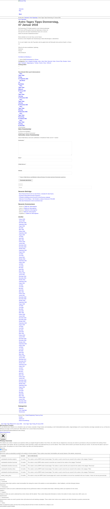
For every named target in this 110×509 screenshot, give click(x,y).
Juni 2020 (21, 307)
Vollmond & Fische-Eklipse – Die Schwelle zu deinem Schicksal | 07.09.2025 (37, 199)
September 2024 (23, 233)
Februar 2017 (22, 376)
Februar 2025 (22, 231)
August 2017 (22, 366)
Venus (44, 63)
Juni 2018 (21, 349)
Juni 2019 (21, 328)
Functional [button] (2, 479)
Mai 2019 (21, 330)
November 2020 (22, 298)
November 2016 (22, 381)
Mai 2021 (21, 288)
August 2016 (22, 387)
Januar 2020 (22, 316)
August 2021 (22, 283)
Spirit (19, 63)
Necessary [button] (2, 448)
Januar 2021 (22, 295)
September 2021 (23, 281)
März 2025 (21, 229)
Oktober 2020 (22, 300)
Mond (46, 61)
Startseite (26, 17)
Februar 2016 (22, 397)
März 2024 (21, 240)
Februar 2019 (22, 335)
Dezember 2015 (22, 401)
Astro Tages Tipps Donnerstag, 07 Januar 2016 (38, 23)
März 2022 (21, 271)
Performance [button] (3, 485)
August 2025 (22, 226)
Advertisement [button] (3, 495)
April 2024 (21, 238)
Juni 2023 (21, 255)
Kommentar (21, 140)
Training (36, 63)
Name (20, 157)
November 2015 (22, 402)
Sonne (69, 61)
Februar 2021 (22, 293)
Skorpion (65, 61)
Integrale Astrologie (32, 61)
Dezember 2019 (22, 317)
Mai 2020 (21, 309)
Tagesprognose (30, 63)
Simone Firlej (59, 61)
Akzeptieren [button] (10, 430)
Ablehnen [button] (15, 430)
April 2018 (21, 352)
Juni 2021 (21, 286)
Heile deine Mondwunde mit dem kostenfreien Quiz (31, 200)
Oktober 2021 (22, 279)
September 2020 (23, 302)
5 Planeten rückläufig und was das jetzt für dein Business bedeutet (34, 197)
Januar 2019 (22, 336)
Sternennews (22, 412)
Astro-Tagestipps (34, 17)
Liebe (42, 61)
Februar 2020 (22, 314)
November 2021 (22, 278)
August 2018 (22, 345)
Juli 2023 (21, 253)
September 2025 (23, 224)
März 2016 (21, 395)
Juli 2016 (21, 388)
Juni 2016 (21, 390)
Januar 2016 (22, 399)
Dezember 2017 (22, 359)
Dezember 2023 (22, 245)
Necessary (4, 449)
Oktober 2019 (22, 321)
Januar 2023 (22, 257)
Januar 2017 (22, 378)
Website (20, 170)
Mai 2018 (21, 350)
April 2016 (21, 394)
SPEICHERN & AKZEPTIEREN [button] (7, 506)
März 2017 (21, 375)
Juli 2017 (21, 368)
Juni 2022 (21, 266)
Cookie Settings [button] (21, 430)
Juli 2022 (21, 264)
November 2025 (22, 222)
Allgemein (21, 408)
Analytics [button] (2, 490)
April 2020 (21, 311)
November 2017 (22, 361)
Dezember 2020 (22, 297)
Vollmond (49, 63)
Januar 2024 (22, 243)
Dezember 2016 (22, 380)
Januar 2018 (22, 357)
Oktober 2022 (22, 259)
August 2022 (22, 262)
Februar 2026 (22, 219)
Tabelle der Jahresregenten (30, 206)
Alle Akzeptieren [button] (4, 430)
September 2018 (23, 343)
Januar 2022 (22, 274)
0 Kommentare (29, 59)
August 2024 (22, 234)
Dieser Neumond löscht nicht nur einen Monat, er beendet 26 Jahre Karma (36, 193)
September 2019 (23, 323)
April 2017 (21, 373)
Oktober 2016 (22, 383)
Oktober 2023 (22, 248)
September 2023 (23, 250)
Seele (54, 61)
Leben (39, 61)
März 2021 (21, 292)
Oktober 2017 (22, 362)
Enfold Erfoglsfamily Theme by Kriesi (34, 415)
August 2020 (22, 304)
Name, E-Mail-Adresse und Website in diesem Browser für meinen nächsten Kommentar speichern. (43, 177)
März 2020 (21, 312)
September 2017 (23, 364)
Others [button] (1, 501)
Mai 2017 (21, 371)
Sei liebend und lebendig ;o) (24, 57)
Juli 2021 (21, 285)
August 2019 (22, 324)
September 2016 (23, 385)
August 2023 (22, 252)
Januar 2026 (22, 221)
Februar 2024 (22, 241)
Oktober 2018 (22, 342)
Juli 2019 (21, 326)
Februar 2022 (22, 272)
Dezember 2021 (22, 276)
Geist (26, 61)
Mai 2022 (21, 267)
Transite (41, 63)
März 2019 (21, 333)
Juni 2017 (21, 369)
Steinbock (23, 63)
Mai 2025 (21, 227)
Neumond (50, 61)
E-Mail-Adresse (22, 164)
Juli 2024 (21, 236)
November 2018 (22, 340)
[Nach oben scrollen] (0, 508)
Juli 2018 (21, 347)
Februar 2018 (22, 356)
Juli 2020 (21, 305)
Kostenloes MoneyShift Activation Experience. (30, 195)
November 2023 (22, 247)
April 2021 (21, 290)
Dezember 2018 (22, 338)
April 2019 (21, 331)
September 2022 (23, 260)
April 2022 (21, 269)
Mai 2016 (21, 392)
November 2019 (22, 319)
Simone (36, 59)
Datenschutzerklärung (5, 432)
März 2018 (21, 354)
